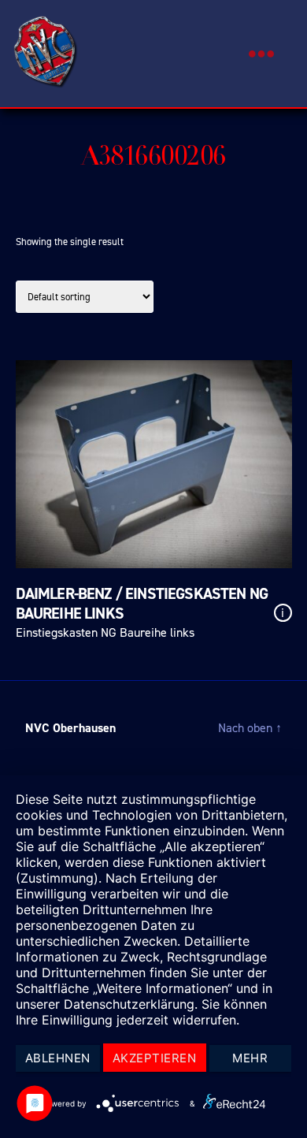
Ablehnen (58, 1058)
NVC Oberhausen (70, 728)
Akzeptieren (155, 1058)
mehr (250, 1058)
